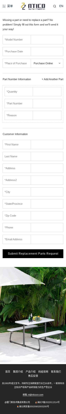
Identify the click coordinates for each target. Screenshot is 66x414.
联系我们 (56, 371)
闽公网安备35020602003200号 (34, 406)
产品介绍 (31, 371)
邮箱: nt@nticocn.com (33, 394)
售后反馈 (33, 375)
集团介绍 (18, 371)
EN (61, 6)
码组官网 (43, 371)
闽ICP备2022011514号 (48, 402)
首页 (7, 371)
